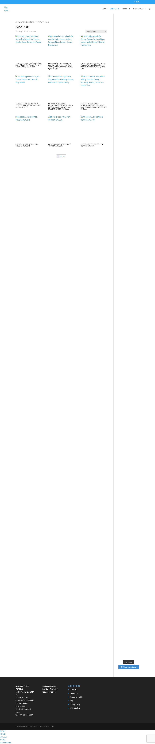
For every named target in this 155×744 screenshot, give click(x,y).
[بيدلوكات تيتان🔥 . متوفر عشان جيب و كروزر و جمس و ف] (119, 85)
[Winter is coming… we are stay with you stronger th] (131, 540)
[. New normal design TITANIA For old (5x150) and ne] (137, 350)
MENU (2, 731)
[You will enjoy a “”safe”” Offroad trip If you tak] (131, 339)
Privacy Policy (75, 704)
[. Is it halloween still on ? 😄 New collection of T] (137, 133)
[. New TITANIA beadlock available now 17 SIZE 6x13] (119, 556)
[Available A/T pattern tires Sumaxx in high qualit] (125, 139)
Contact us (74, 693)
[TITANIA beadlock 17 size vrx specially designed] (125, 560)
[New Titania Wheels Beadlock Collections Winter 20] (137, 512)
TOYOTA (39, 22)
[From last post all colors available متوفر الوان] (125, 314)
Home (18, 22)
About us (73, 689)
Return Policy (75, 708)
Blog (71, 701)
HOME (104, 9)
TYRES (124, 9)
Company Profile (76, 697)
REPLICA (31, 22)
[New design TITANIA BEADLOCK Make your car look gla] (119, 358)
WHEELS (113, 9)
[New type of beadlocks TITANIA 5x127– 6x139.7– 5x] (131, 121)
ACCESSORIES (138, 9)
